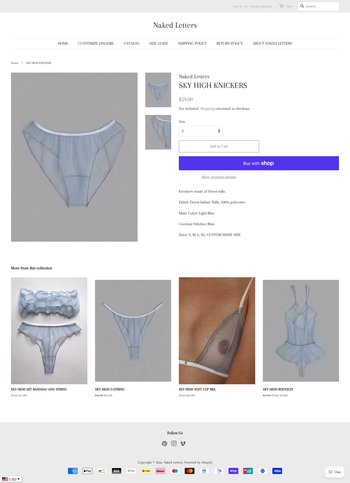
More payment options (219, 177)
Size (182, 121)
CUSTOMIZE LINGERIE (96, 43)
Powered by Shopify (198, 462)
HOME (63, 43)
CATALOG (131, 43)
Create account (261, 6)
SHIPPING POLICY (192, 43)
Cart (289, 6)
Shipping (207, 108)
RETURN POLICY (230, 43)
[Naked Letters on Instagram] (174, 445)
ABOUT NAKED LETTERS (272, 43)
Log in (237, 6)
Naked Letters (175, 25)
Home (14, 63)
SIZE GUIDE (158, 43)
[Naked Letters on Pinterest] (164, 445)
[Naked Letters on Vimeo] (183, 445)
